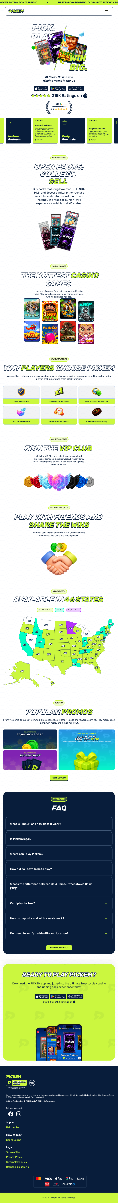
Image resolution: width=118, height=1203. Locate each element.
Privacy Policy (14, 1157)
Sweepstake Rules (16, 1162)
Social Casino (13, 1139)
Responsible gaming (17, 1166)
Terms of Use (13, 1152)
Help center (12, 1127)
